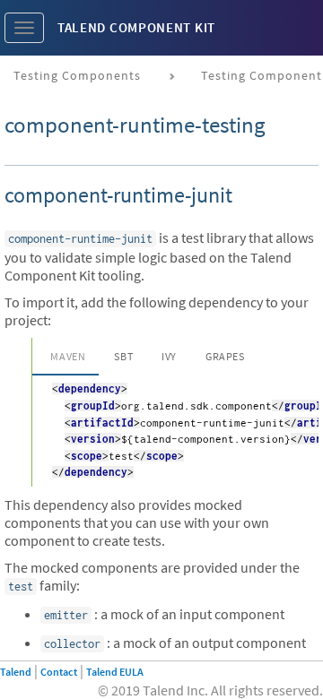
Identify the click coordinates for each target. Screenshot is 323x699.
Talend (15, 671)
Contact (58, 671)
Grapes (225, 356)
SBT (123, 356)
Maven (67, 356)
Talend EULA (115, 671)
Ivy (169, 356)
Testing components (77, 75)
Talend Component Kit (136, 27)
